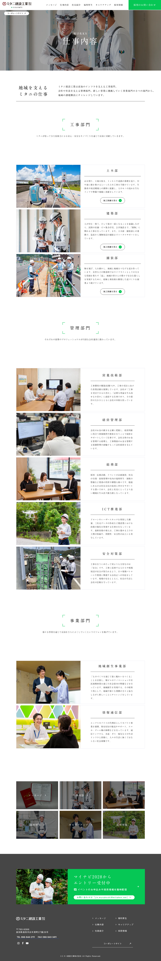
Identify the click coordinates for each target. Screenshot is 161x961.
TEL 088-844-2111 (26, 937)
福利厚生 (88, 5)
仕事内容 (64, 5)
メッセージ (51, 5)
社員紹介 (76, 5)
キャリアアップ (103, 5)
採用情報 (118, 5)
